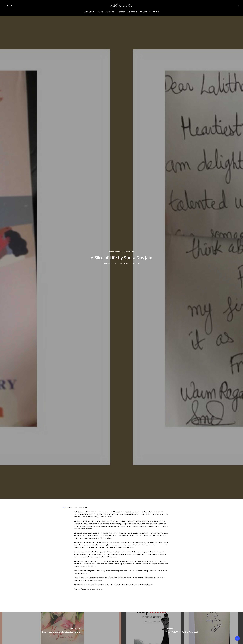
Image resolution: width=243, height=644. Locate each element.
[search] (239, 6)
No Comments (124, 263)
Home (64, 507)
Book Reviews (129, 251)
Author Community (115, 251)
